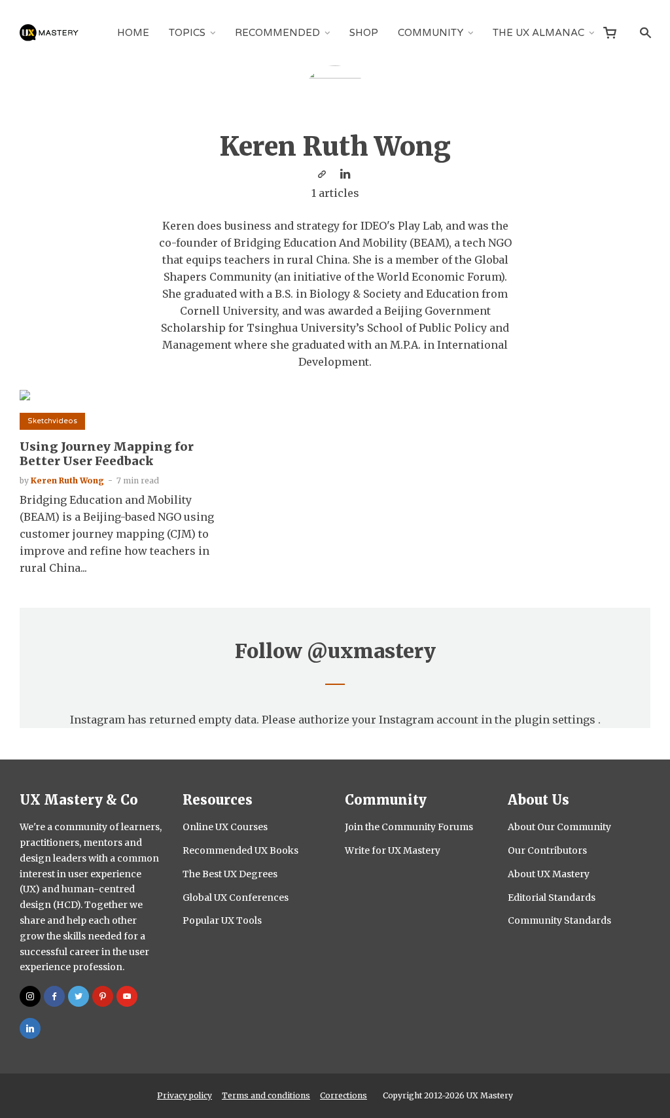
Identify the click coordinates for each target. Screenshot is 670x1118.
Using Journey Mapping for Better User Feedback (107, 454)
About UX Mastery (549, 874)
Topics (187, 33)
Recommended (277, 33)
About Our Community (559, 827)
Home (133, 33)
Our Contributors (547, 850)
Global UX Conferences (236, 897)
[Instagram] (30, 996)
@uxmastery (371, 650)
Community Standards (559, 920)
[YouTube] (126, 996)
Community (430, 33)
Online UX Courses (225, 827)
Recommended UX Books (240, 850)
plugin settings (556, 719)
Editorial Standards (551, 897)
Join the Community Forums (409, 827)
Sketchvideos (52, 421)
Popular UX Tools (222, 920)
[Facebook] (54, 996)
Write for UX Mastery (392, 850)
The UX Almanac (538, 33)
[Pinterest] (102, 996)
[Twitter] (78, 996)
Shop (363, 33)
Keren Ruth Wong (67, 480)
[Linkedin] (30, 1028)
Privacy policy (184, 1095)
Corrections (343, 1095)
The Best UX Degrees (230, 874)
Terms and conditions (266, 1095)
